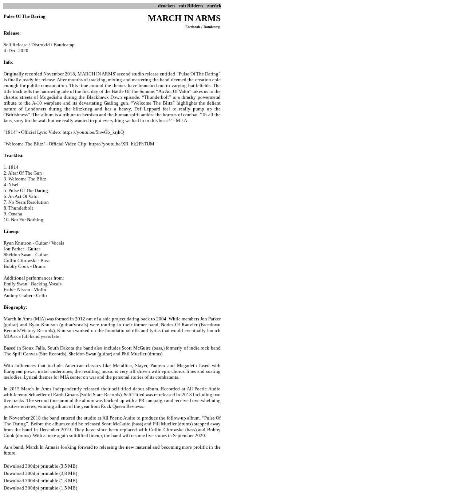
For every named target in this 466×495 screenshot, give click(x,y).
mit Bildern (191, 5)
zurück (214, 5)
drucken (166, 5)
